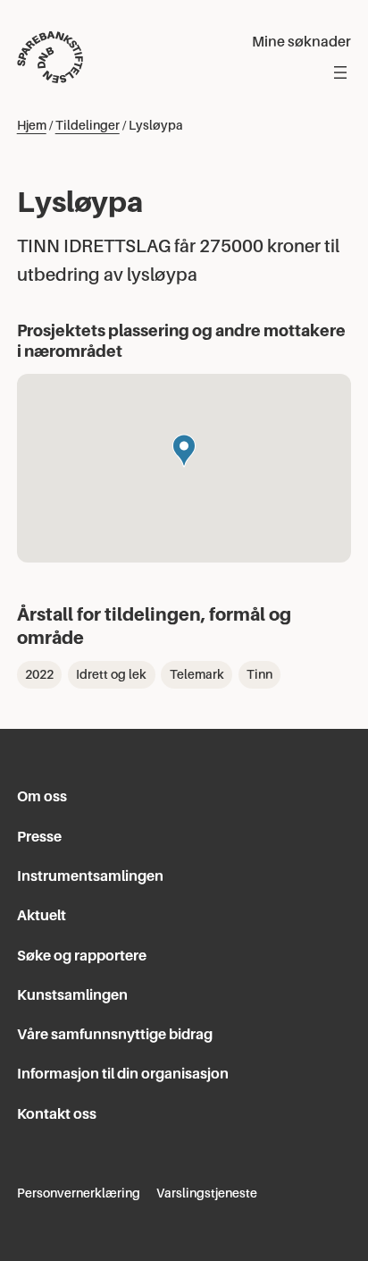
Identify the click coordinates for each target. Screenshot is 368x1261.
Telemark (197, 674)
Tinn (259, 674)
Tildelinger (87, 125)
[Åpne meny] (340, 72)
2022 (39, 674)
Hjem (31, 125)
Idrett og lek (111, 674)
